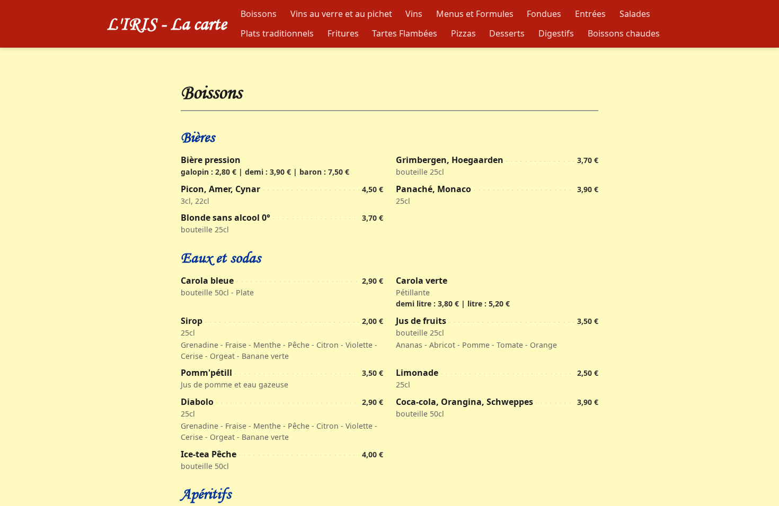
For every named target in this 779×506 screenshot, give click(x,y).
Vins (413, 14)
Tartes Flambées (404, 33)
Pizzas (463, 33)
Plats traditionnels (277, 33)
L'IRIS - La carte (166, 23)
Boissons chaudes (624, 33)
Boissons (259, 14)
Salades (634, 14)
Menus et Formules (475, 14)
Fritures (343, 33)
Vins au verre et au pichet (341, 14)
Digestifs (556, 33)
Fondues (544, 14)
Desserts (507, 33)
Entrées (590, 14)
